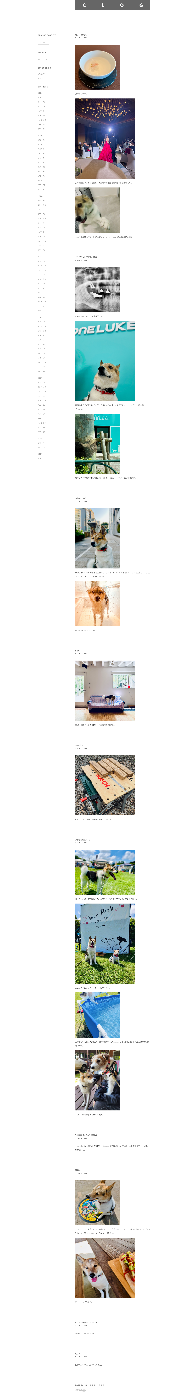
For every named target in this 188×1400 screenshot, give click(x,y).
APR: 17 (42, 418)
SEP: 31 (41, 153)
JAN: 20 (42, 371)
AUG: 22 (42, 340)
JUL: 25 (41, 405)
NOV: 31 (42, 144)
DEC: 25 (42, 321)
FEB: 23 (41, 367)
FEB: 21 (41, 306)
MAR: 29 (42, 241)
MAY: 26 (42, 353)
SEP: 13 (41, 447)
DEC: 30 (42, 140)
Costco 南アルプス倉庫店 (86, 1134)
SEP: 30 (42, 214)
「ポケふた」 (116, 1229)
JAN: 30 (42, 250)
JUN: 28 (42, 227)
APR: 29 (42, 236)
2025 (40, 135)
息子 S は (79, 1353)
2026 (40, 93)
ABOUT (41, 74)
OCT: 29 (42, 391)
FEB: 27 (41, 185)
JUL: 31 (41, 162)
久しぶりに (79, 745)
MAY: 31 (42, 111)
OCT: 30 (42, 270)
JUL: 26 (41, 102)
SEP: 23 (41, 396)
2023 (40, 256)
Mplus (43, 42)
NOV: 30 (42, 205)
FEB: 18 (41, 427)
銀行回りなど (80, 498)
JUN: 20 (42, 348)
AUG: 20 (42, 279)
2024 (40, 196)
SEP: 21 (41, 274)
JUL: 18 (41, 344)
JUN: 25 (41, 106)
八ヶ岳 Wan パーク (83, 839)
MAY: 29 (42, 232)
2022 (40, 317)
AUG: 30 (42, 218)
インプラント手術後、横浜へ (86, 257)
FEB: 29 (41, 124)
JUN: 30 (42, 167)
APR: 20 (42, 297)
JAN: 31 (41, 129)
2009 (40, 454)
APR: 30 (42, 115)
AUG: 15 (42, 97)
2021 (40, 378)
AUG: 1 (41, 458)
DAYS (40, 78)
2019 (40, 438)
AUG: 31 (42, 158)
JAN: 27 (41, 310)
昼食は (78, 1170)
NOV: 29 (42, 326)
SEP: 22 (41, 335)
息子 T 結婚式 (81, 34)
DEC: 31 (42, 200)
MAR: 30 (42, 120)
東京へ (78, 650)
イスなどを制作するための (86, 1322)
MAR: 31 (42, 180)
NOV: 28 (42, 265)
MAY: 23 (42, 292)
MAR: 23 (42, 362)
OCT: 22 (42, 331)
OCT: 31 (42, 149)
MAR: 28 (42, 301)
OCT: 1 (41, 443)
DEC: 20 (42, 382)
